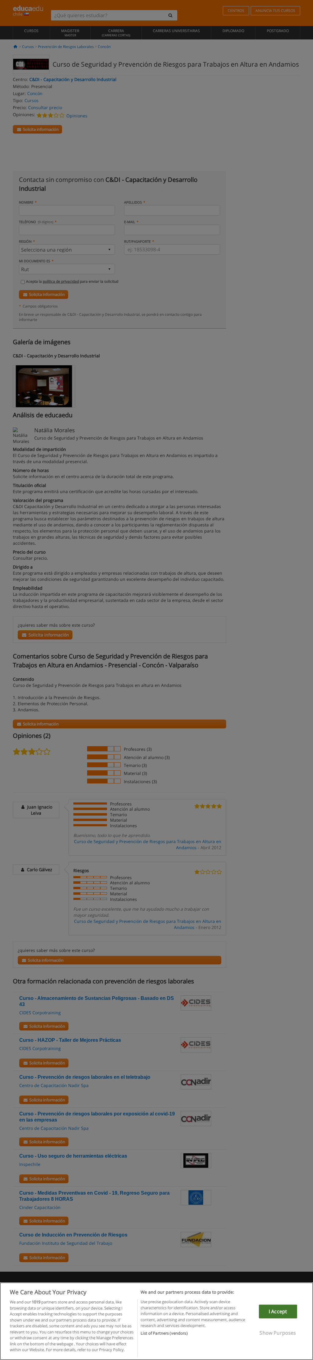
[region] (156, 1321)
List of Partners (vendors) (164, 1333)
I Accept (278, 1311)
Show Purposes (278, 1332)
